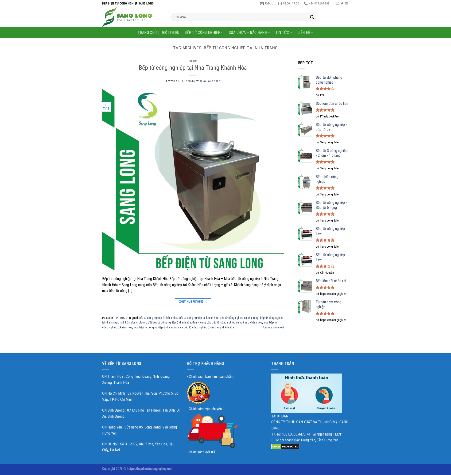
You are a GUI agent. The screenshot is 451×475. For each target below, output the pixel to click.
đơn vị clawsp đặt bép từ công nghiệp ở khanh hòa (161, 322)
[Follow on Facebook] (333, 3)
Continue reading (193, 301)
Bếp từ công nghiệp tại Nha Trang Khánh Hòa (193, 67)
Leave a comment (273, 327)
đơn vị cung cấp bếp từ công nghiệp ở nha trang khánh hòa (227, 322)
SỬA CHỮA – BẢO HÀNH (248, 32)
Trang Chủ (147, 32)
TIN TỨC (282, 32)
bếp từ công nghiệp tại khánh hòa (198, 317)
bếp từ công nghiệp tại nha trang (239, 317)
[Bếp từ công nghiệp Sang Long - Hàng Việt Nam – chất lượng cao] (133, 17)
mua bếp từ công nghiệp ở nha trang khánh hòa (206, 327)
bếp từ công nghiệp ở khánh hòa (158, 317)
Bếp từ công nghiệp (202, 32)
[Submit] (312, 17)
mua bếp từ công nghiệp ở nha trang (155, 327)
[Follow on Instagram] (337, 3)
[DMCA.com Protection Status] (285, 446)
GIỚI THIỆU (170, 32)
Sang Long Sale (210, 81)
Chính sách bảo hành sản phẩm (211, 376)
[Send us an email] (346, 3)
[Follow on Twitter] (342, 3)
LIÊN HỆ (303, 32)
